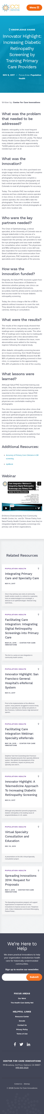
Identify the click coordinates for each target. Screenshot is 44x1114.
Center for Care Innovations (26, 102)
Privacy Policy (22, 1029)
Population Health (15, 569)
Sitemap (27, 1084)
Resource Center (22, 1016)
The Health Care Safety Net (22, 1003)
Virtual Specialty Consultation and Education (17, 836)
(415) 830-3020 (22, 1068)
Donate (22, 1021)
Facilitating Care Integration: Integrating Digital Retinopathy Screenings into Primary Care (22, 628)
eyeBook (9, 464)
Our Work (22, 998)
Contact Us (22, 1025)
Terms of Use (22, 1034)
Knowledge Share (23, 29)
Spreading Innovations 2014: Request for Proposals (20, 880)
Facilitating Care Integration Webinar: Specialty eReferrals (19, 733)
